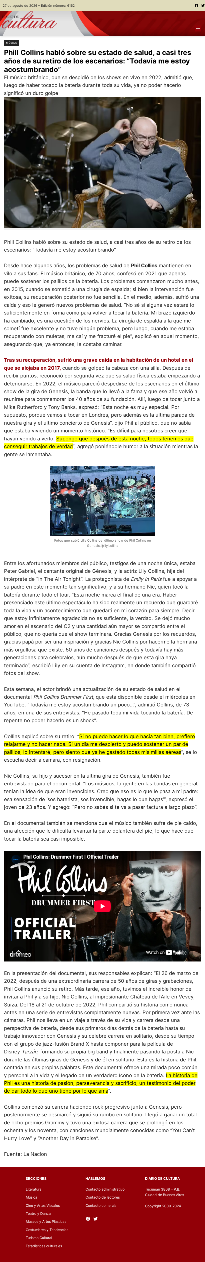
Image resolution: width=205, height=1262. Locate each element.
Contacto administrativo (105, 1189)
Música (11, 42)
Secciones (36, 1178)
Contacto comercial (101, 1205)
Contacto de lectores (103, 1197)
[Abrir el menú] (198, 28)
